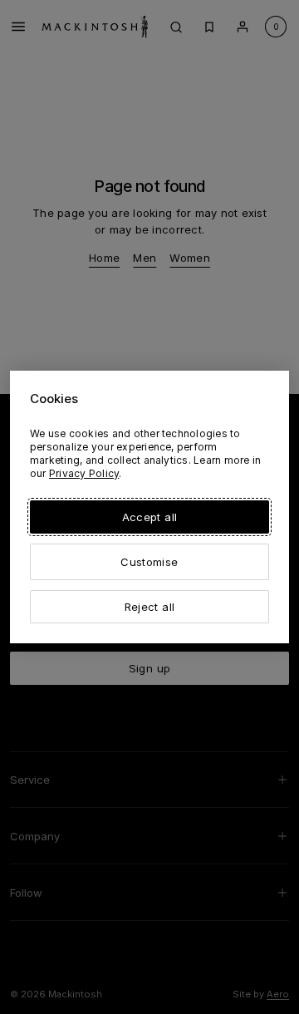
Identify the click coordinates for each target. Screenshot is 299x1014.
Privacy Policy (84, 473)
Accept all (149, 517)
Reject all (149, 606)
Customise (149, 562)
